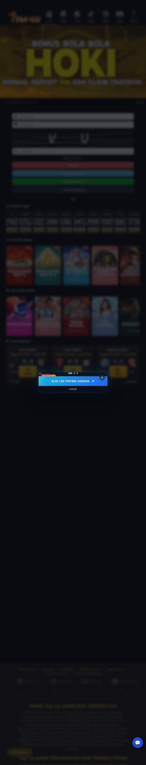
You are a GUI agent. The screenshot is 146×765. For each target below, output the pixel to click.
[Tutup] (102, 378)
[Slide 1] (70, 373)
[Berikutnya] (102, 374)
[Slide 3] (77, 373)
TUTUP (73, 389)
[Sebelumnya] (43, 374)
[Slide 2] (74, 373)
